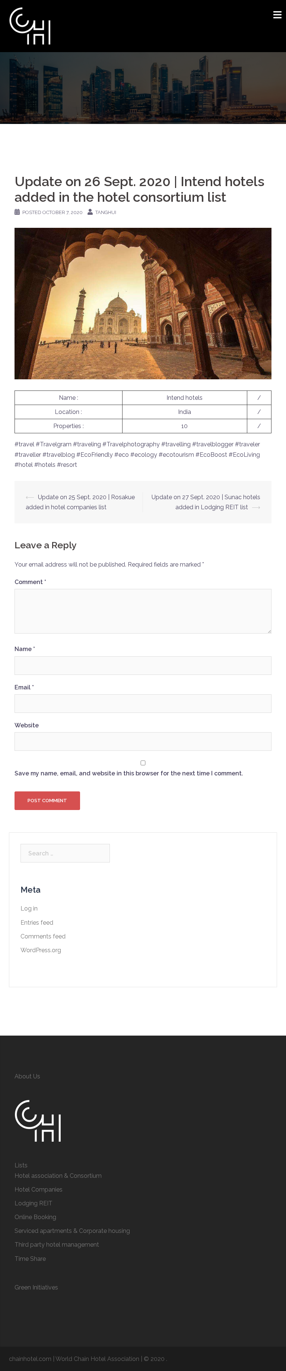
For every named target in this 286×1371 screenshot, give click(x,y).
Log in (29, 908)
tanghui (105, 212)
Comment (30, 582)
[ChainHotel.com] (30, 25)
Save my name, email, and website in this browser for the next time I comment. (129, 773)
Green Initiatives (36, 1287)
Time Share (30, 1258)
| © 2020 (153, 1358)
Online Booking (35, 1217)
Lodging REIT (34, 1203)
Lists (21, 1165)
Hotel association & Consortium (58, 1175)
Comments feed (43, 936)
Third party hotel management (57, 1244)
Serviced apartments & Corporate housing (72, 1230)
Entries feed (36, 922)
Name (25, 649)
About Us (27, 1076)
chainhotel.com (30, 1358)
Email (24, 687)
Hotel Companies (39, 1189)
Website (27, 725)
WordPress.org (40, 950)
